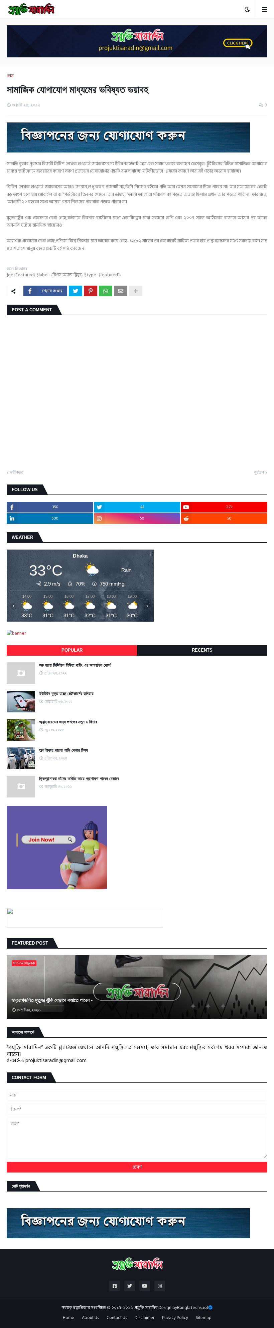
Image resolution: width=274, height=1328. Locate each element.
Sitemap (204, 1318)
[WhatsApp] (105, 291)
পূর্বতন (259, 472)
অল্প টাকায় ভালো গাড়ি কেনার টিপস (63, 750)
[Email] (120, 291)
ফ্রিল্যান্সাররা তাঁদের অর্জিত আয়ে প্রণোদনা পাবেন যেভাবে (79, 778)
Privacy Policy (175, 1318)
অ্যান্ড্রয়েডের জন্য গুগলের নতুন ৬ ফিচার (68, 721)
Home (68, 1318)
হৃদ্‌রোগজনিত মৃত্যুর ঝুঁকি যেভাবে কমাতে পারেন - (52, 1000)
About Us (90, 1318)
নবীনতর (16, 472)
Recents (202, 650)
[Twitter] (75, 291)
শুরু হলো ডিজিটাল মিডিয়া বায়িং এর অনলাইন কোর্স (75, 665)
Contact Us (117, 1318)
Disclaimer (144, 1318)
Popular (72, 650)
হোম (10, 76)
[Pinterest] (90, 291)
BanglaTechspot (192, 1307)
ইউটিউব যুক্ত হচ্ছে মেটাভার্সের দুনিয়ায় (66, 693)
